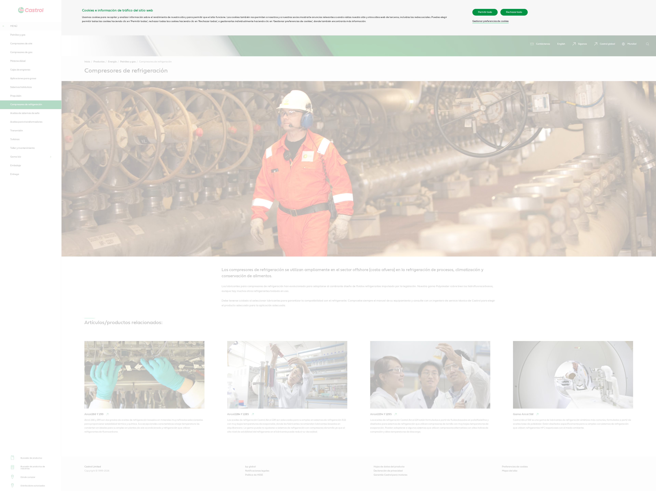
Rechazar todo (514, 12)
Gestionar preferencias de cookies (490, 21)
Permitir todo (485, 12)
